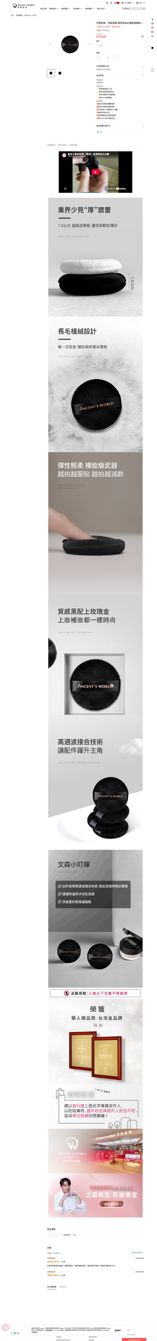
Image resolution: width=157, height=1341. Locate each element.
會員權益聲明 (93, 1337)
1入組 (100, 46)
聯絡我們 (91, 1340)
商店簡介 (59, 1337)
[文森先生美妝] (23, 6)
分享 (100, 132)
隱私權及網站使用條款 (63, 1340)
